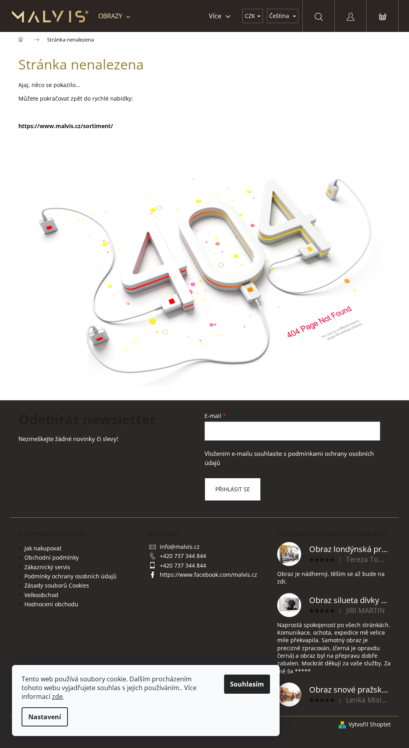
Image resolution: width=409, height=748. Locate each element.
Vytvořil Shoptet (370, 724)
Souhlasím (247, 684)
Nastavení (44, 716)
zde (57, 696)
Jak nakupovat (43, 548)
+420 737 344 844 (183, 556)
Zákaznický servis (47, 567)
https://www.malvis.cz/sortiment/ (65, 126)
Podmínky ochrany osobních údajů (70, 576)
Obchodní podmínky (51, 557)
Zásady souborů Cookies (56, 585)
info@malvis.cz (180, 546)
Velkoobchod (41, 595)
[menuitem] (114, 16)
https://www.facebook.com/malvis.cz (208, 574)
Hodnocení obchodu (51, 604)
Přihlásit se (232, 489)
